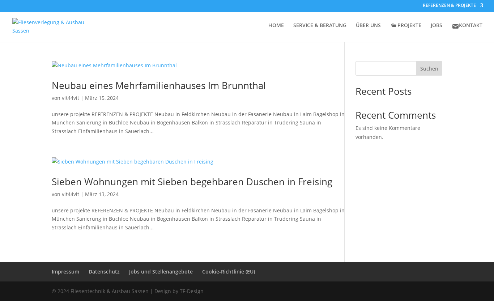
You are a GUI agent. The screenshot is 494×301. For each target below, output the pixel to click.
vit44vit (70, 97)
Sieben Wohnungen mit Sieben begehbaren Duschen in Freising (192, 181)
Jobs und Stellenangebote (161, 271)
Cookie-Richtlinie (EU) (228, 271)
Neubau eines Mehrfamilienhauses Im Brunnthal (159, 85)
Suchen (429, 68)
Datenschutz (104, 271)
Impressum (65, 271)
